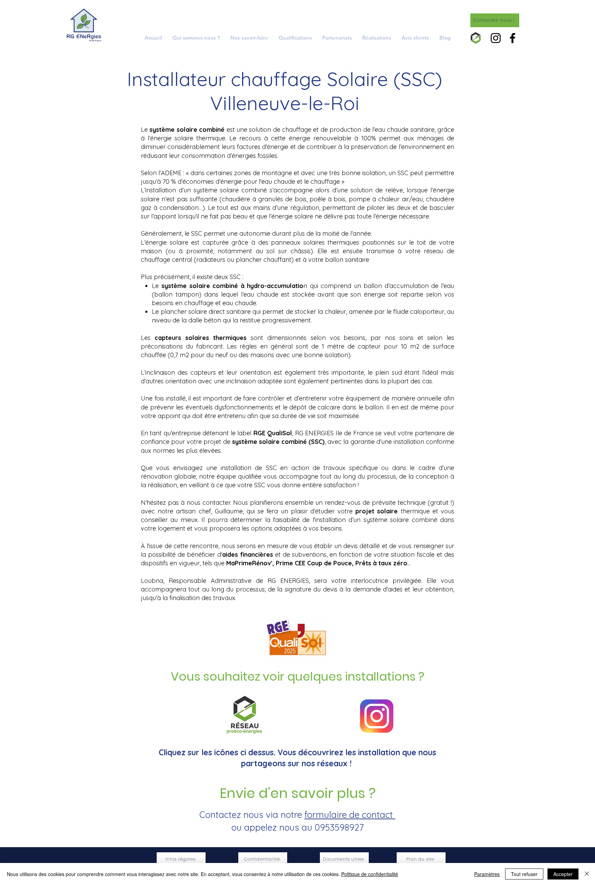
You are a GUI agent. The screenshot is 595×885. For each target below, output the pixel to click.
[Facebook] (512, 38)
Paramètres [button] (487, 874)
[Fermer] (587, 873)
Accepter (563, 874)
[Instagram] (495, 38)
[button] (249, 37)
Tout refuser (524, 874)
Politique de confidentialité (369, 874)
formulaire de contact (349, 814)
